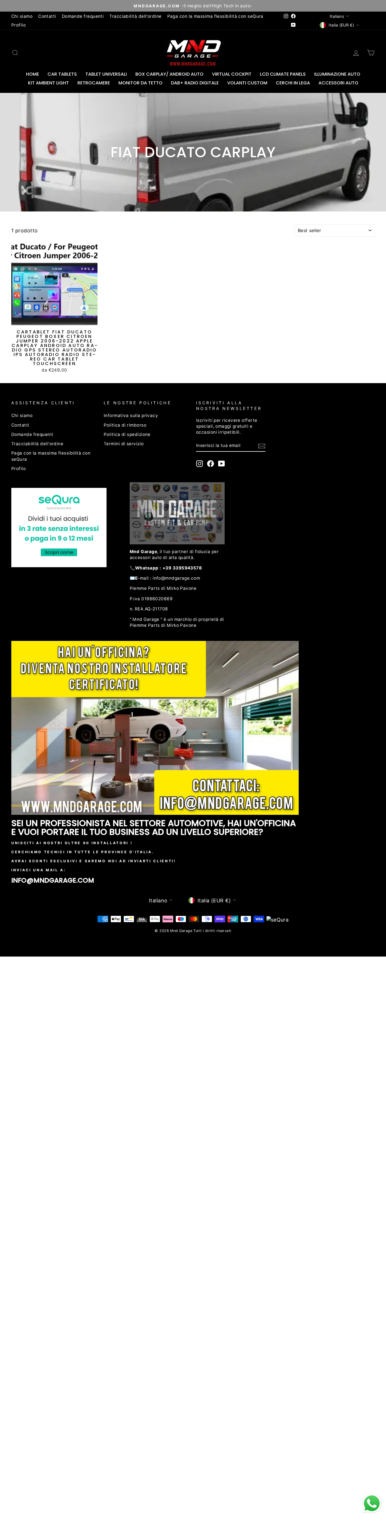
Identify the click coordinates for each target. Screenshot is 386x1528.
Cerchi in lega (293, 83)
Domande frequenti (83, 16)
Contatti (47, 16)
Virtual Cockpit (231, 74)
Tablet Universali (106, 74)
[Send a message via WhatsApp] (372, 1503)
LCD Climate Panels (283, 74)
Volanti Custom (247, 83)
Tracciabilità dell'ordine (135, 16)
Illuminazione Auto (337, 74)
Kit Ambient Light (48, 83)
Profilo (18, 25)
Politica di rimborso (125, 425)
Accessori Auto (338, 83)
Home (32, 74)
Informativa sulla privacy (131, 415)
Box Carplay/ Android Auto (169, 74)
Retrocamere (93, 83)
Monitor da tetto (140, 83)
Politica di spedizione (127, 434)
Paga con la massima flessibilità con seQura (215, 16)
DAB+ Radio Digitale (195, 83)
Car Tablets (62, 74)
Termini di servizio (124, 443)
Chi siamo (21, 16)
